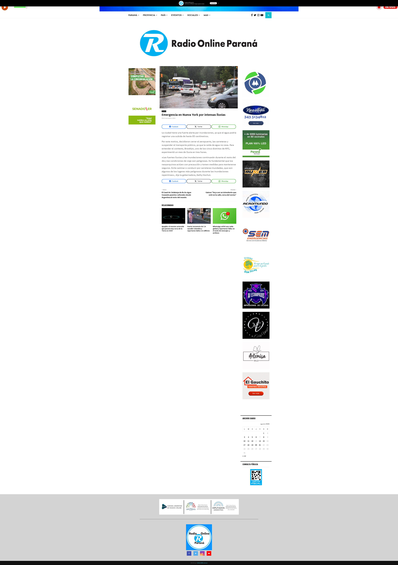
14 (260, 441)
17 (244, 445)
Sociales (192, 15)
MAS (206, 15)
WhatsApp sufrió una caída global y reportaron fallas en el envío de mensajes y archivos (224, 229)
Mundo (164, 111)
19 (252, 445)
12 (252, 441)
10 (244, 441)
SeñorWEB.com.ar (202, 563)
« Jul (244, 456)
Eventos (176, 15)
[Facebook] (252, 15)
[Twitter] (255, 15)
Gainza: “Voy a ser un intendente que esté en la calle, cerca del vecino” (221, 194)
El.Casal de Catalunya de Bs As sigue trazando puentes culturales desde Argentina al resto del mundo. (176, 195)
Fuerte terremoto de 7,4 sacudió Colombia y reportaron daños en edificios (198, 228)
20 (256, 445)
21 (260, 445)
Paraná (132, 15)
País (163, 15)
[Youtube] (262, 15)
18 (248, 445)
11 (248, 441)
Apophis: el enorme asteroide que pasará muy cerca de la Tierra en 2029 (173, 228)
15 (264, 441)
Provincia (149, 15)
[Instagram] (259, 15)
